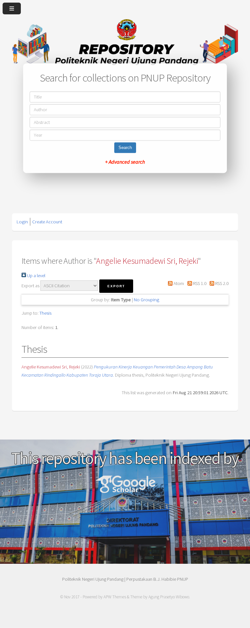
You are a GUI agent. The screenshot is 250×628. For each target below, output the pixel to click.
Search (125, 147)
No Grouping (146, 300)
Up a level (35, 275)
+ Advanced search (125, 162)
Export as (30, 286)
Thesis (45, 313)
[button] (116, 286)
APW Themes (115, 597)
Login (22, 222)
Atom (178, 283)
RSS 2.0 (221, 283)
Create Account (47, 222)
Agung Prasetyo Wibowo (168, 597)
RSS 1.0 (199, 283)
